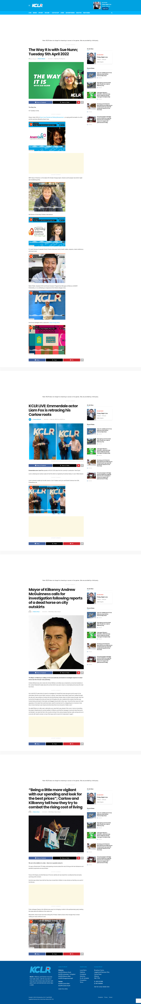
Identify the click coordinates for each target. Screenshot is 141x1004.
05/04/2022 (50, 58)
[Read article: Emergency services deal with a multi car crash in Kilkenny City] (91, 85)
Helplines (86, 13)
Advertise (82, 976)
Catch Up (55, 13)
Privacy (106, 997)
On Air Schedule (84, 978)
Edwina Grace (36, 611)
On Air (47, 13)
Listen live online (63, 989)
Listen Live (105, 8)
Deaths (79, 13)
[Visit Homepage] (37, 5)
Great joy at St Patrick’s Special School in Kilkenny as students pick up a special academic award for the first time (104, 106)
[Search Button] (111, 13)
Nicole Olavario (41, 58)
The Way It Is (62, 58)
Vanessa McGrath (37, 419)
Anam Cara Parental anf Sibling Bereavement (52, 117)
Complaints (83, 974)
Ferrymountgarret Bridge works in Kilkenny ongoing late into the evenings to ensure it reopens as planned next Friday (104, 119)
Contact (110, 997)
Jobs (62, 13)
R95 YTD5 (97, 978)
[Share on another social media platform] (82, 102)
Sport (40, 13)
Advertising (70, 13)
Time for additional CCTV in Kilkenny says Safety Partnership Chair (104, 74)
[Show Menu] (29, 5)
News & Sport (57, 611)
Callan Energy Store (54, 322)
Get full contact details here (101, 987)
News (35, 13)
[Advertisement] (70, 27)
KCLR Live (57, 419)
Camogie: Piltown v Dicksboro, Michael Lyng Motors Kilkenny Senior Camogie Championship (103, 95)
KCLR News (51, 611)
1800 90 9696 (99, 981)
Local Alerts (83, 970)
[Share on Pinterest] (78, 102)
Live (30, 13)
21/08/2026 (100, 77)
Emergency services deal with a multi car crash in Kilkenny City (104, 84)
